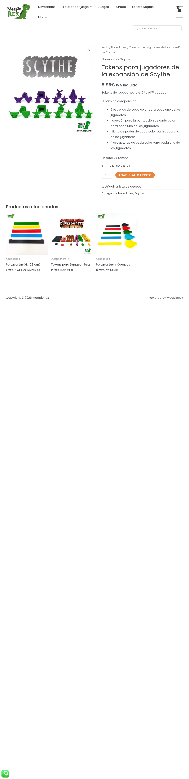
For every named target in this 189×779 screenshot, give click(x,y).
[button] (89, 50)
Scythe (125, 59)
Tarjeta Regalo (143, 7)
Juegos (103, 7)
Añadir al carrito (135, 175)
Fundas (120, 7)
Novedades (47, 7)
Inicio (105, 47)
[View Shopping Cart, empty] (179, 12)
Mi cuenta (45, 17)
